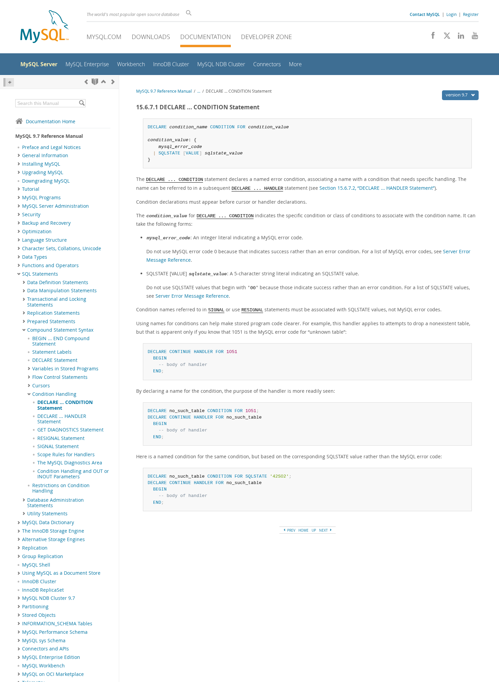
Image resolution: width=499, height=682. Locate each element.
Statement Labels (52, 352)
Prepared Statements (51, 321)
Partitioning (35, 607)
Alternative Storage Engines (53, 539)
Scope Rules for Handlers (66, 454)
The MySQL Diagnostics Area (69, 463)
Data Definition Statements (57, 282)
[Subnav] (18, 155)
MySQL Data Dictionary (48, 522)
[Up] (103, 81)
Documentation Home (50, 121)
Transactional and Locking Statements (56, 302)
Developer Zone (266, 37)
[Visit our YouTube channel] (472, 37)
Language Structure (44, 240)
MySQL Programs (41, 198)
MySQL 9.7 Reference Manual (164, 91)
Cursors (41, 386)
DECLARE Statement (54, 360)
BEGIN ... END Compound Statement (61, 341)
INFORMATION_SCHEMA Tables (57, 624)
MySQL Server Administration (55, 206)
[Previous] (86, 81)
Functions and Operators (50, 265)
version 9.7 (457, 95)
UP (314, 530)
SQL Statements (40, 274)
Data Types (34, 257)
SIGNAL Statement (58, 446)
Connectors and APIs (45, 649)
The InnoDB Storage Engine (53, 531)
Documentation (205, 37)
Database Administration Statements (55, 503)
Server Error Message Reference (192, 296)
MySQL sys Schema (44, 641)
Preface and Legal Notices (51, 147)
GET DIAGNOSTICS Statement (70, 430)
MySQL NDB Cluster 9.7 (48, 598)
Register (471, 14)
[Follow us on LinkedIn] (458, 37)
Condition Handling (54, 394)
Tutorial (30, 189)
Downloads (151, 37)
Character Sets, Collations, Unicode (61, 248)
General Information (45, 155)
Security (31, 214)
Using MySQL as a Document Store (61, 573)
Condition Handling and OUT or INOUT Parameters (73, 474)
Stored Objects (39, 615)
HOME (303, 530)
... (198, 91)
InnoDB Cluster (39, 581)
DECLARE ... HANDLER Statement (61, 419)
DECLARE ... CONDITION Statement (65, 405)
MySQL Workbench (43, 666)
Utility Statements (47, 514)
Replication (35, 548)
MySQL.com (104, 37)
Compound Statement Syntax (60, 330)
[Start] (95, 81)
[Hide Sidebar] (8, 82)
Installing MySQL (41, 164)
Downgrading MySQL (46, 181)
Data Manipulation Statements (62, 291)
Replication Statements (53, 313)
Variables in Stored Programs (65, 369)
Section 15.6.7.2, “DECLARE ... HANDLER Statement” (377, 188)
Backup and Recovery (46, 223)
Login (451, 14)
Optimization (37, 231)
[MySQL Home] (44, 27)
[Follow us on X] (444, 37)
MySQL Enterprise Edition (51, 657)
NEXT (324, 530)
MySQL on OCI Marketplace (53, 674)
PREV (290, 530)
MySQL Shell (36, 565)
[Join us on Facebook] (430, 37)
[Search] (81, 103)
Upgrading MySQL (42, 172)
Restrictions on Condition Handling (61, 488)
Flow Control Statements (60, 377)
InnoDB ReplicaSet (43, 590)
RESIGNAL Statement (61, 438)
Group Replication (42, 556)
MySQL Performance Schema (55, 632)
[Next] (113, 81)
